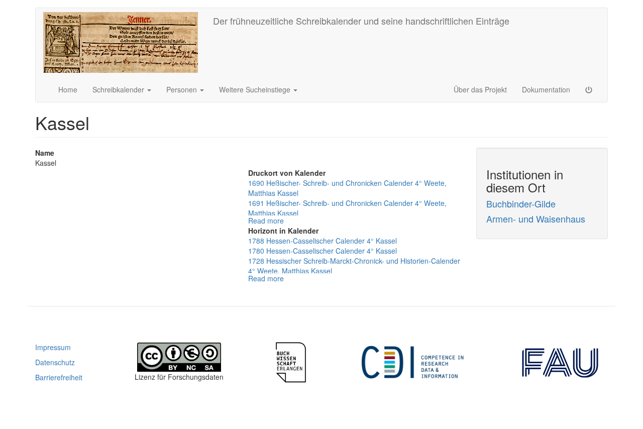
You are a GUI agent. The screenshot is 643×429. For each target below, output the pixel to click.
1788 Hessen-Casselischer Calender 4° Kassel (322, 241)
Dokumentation (546, 89)
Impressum (53, 347)
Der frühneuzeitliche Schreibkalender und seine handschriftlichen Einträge (361, 20)
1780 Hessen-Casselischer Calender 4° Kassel (322, 251)
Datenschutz (55, 362)
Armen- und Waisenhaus (535, 218)
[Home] (124, 42)
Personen (182, 89)
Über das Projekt (480, 89)
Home (67, 89)
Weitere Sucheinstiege (255, 89)
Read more (266, 221)
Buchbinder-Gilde (521, 203)
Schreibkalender (119, 89)
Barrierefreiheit (58, 377)
